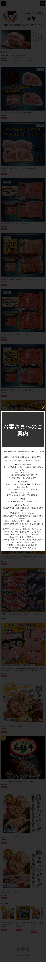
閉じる (43, 407)
